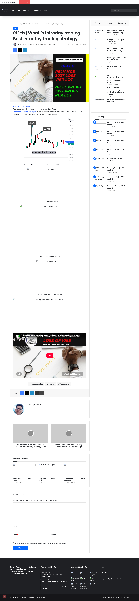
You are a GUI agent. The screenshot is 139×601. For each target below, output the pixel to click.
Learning (104, 572)
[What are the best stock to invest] (100, 102)
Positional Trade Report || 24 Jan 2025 (74, 479)
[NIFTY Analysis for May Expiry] (100, 143)
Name (15, 526)
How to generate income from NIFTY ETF (116, 59)
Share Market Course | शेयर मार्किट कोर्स (113, 579)
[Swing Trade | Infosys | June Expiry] (100, 42)
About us (111, 597)
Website (53, 534)
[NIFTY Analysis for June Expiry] (100, 134)
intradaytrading (37, 384)
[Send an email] (26, 44)
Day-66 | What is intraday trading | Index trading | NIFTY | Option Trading (116, 91)
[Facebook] (15, 50)
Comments (122, 23)
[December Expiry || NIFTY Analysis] (100, 189)
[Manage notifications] (4, 596)
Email (15, 534)
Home (13, 10)
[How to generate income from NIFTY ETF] (100, 60)
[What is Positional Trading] (100, 69)
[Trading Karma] (6, 10)
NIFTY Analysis (24, 10)
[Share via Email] (37, 393)
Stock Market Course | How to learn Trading (115, 32)
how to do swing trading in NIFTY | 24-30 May (116, 50)
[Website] (27, 408)
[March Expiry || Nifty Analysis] (100, 161)
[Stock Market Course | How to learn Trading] (100, 33)
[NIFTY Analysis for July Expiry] (100, 125)
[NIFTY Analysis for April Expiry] (100, 152)
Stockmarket (64, 384)
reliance (51, 384)
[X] (20, 50)
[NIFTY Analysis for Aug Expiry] (75, 574)
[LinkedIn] (25, 50)
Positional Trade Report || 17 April (49, 479)
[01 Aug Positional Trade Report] (24, 470)
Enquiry (117, 597)
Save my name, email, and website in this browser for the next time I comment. (40, 543)
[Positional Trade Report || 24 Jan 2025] (75, 470)
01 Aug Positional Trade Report (22, 479)
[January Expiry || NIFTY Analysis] (100, 180)
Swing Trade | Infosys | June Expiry (115, 41)
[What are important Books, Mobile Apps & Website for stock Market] (100, 78)
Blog (20, 24)
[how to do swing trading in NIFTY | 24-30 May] (100, 51)
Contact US (125, 597)
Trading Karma (21, 44)
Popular (97, 23)
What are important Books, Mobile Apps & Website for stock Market (115, 79)
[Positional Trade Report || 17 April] (50, 470)
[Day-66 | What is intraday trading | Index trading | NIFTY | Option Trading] (100, 90)
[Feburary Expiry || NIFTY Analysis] (100, 170)
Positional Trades (40, 10)
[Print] (41, 393)
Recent (109, 23)
